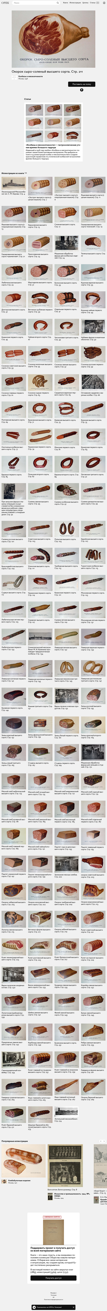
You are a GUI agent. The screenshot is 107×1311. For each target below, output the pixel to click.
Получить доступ (54, 1278)
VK (53, 1297)
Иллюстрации (75, 3)
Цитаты (85, 3)
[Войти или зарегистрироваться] (104, 3)
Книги (65, 3)
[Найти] (57, 3)
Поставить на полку (82, 84)
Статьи (92, 3)
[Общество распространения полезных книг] (5, 3)
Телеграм (53, 1295)
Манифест (53, 1293)
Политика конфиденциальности (53, 1299)
